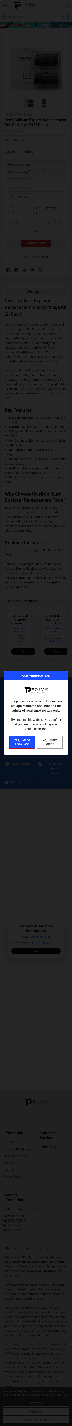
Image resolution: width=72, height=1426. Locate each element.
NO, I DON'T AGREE (50, 742)
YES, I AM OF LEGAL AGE (22, 742)
